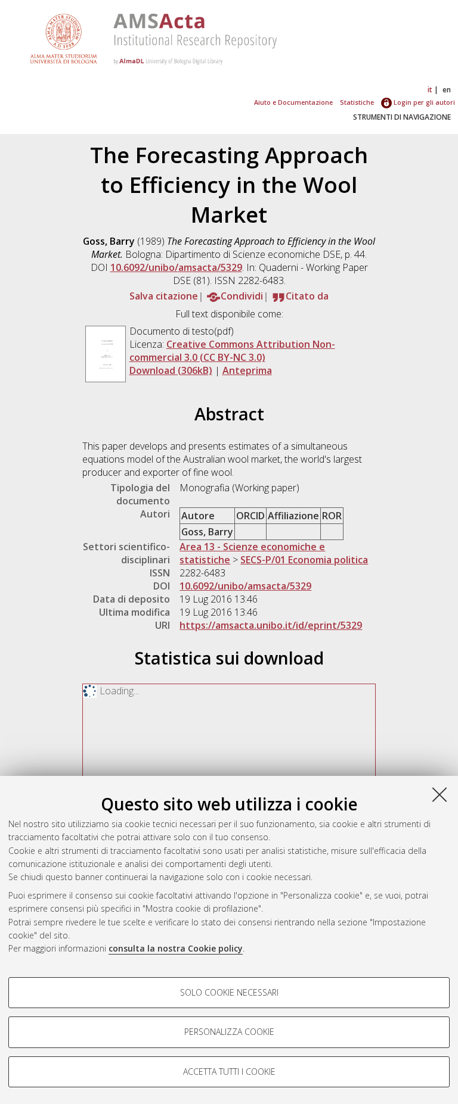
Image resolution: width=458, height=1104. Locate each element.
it (430, 90)
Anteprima (247, 370)
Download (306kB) (170, 370)
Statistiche (357, 102)
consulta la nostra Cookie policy (176, 948)
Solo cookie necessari (229, 992)
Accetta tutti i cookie (229, 1071)
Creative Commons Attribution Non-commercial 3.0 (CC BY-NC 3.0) (232, 351)
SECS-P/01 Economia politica (304, 559)
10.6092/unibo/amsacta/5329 (176, 267)
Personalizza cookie (229, 1031)
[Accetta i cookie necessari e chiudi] (439, 794)
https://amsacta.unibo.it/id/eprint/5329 (271, 625)
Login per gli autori (423, 102)
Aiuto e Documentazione (293, 102)
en (446, 90)
